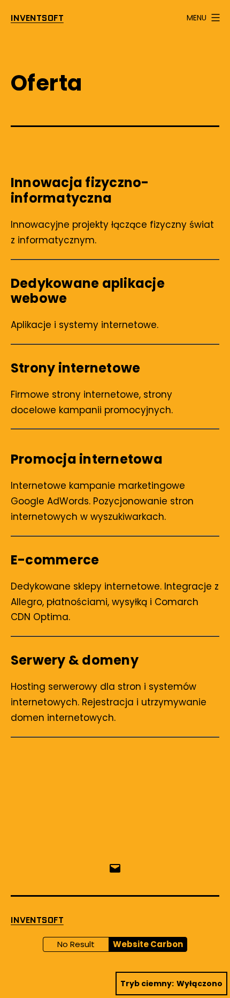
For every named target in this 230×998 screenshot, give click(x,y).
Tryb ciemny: (147, 983)
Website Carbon (148, 944)
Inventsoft (37, 18)
